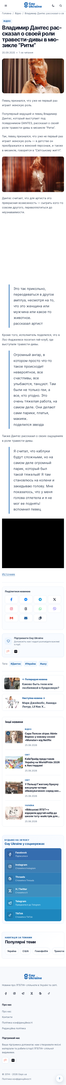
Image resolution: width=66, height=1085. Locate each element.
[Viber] (54, 609)
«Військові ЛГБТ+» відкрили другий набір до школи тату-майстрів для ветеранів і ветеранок (41, 814)
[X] (54, 599)
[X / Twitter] (31, 993)
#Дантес (16, 663)
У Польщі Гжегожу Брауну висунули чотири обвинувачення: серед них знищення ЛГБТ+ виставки (42, 789)
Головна (6, 13)
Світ (27, 755)
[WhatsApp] (40, 609)
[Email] (25, 618)
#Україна (30, 663)
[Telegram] (40, 599)
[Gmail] (11, 618)
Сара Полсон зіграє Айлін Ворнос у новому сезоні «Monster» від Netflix (41, 737)
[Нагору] (59, 1078)
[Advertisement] (33, 251)
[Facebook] (11, 599)
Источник (8, 574)
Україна (29, 805)
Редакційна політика (14, 1028)
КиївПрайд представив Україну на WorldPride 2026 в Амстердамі (42, 762)
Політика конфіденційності (17, 1022)
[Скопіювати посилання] (40, 618)
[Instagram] (11, 609)
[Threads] (25, 609)
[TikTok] (49, 993)
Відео (18, 13)
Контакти (7, 1017)
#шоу (43, 663)
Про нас (6, 1011)
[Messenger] (25, 599)
